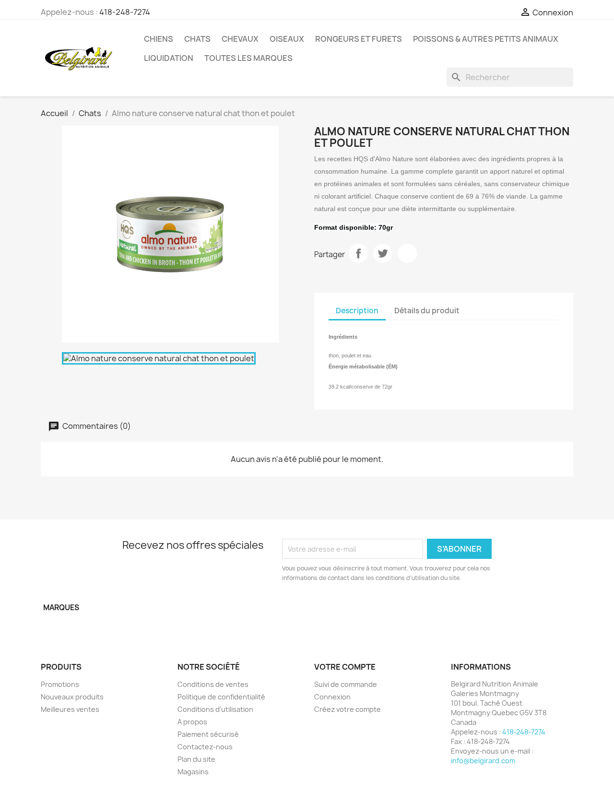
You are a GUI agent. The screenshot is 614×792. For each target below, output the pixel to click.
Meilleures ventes (70, 709)
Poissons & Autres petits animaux (485, 39)
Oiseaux (287, 39)
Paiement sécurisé (208, 734)
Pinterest (407, 253)
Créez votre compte (347, 709)
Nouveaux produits (72, 696)
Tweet (382, 253)
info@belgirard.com (483, 760)
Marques (61, 608)
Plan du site (196, 759)
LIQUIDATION (168, 58)
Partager (358, 253)
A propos (192, 721)
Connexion (332, 696)
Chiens (158, 39)
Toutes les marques (248, 58)
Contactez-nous (205, 746)
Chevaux (240, 39)
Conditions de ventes (212, 684)
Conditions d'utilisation (215, 709)
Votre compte (345, 667)
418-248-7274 (124, 12)
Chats (197, 39)
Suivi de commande (345, 684)
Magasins (193, 771)
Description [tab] (357, 311)
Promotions (60, 684)
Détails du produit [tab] (427, 311)
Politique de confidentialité (221, 696)
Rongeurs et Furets (358, 39)
